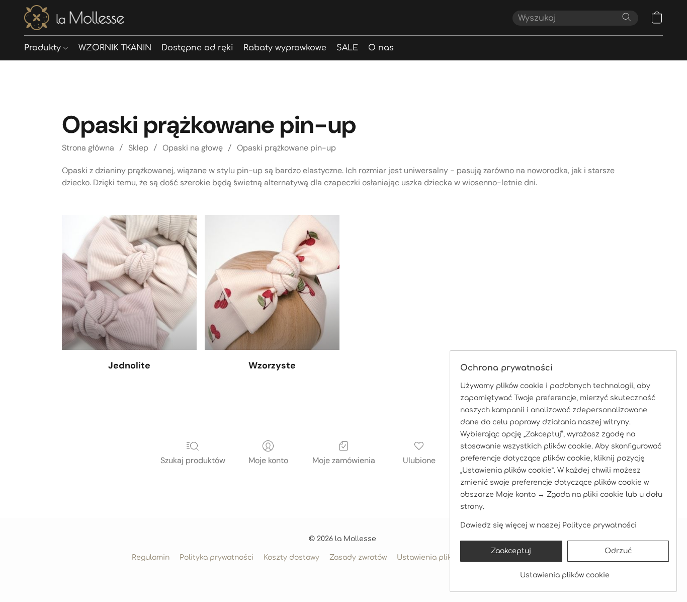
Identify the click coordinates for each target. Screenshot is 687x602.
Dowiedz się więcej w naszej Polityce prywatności (548, 525)
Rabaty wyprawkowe (284, 47)
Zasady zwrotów (358, 557)
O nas (381, 47)
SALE (347, 47)
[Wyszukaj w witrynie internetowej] (626, 17)
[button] (74, 17)
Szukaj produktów (192, 460)
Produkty (43, 47)
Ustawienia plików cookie (441, 557)
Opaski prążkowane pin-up (286, 147)
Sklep (138, 147)
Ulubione (419, 460)
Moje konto (268, 460)
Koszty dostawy (291, 557)
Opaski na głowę (192, 147)
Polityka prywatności (216, 557)
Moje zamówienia (343, 460)
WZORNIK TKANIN (114, 47)
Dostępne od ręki (197, 47)
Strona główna (88, 147)
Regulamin (150, 557)
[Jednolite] (129, 282)
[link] (564, 571)
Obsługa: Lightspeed (343, 575)
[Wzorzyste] (272, 282)
